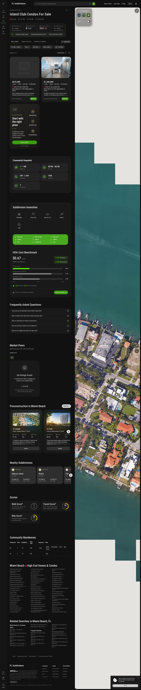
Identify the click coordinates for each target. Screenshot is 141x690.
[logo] (19, 4)
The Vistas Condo (56, 602)
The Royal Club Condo (57, 593)
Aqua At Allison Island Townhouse (15, 571)
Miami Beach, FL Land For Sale (17, 645)
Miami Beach (13, 10)
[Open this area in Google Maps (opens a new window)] (78, 688)
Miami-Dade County (22, 656)
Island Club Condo (14, 606)
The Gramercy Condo (57, 578)
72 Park (49, 429)
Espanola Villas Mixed (15, 600)
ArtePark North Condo (15, 574)
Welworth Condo (56, 610)
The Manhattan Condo (57, 582)
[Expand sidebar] (3, 3)
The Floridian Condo (57, 576)
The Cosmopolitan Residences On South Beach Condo (39, 611)
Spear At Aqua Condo (36, 592)
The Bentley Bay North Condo (38, 604)
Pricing (123, 3)
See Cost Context (59, 292)
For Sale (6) (69, 479)
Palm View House (35, 583)
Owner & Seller (108, 3)
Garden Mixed (13, 604)
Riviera (41, 474)
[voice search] (90, 4)
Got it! (125, 685)
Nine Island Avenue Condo (37, 575)
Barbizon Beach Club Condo (17, 578)
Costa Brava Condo (15, 590)
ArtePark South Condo (15, 576)
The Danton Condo (57, 572)
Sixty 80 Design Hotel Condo (38, 590)
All (12, 357)
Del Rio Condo (14, 594)
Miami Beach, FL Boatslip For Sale (39, 625)
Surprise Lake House (36, 600)
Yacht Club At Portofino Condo (59, 612)
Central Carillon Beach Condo (17, 586)
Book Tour (33, 98)
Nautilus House (35, 573)
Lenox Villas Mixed (14, 612)
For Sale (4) (42, 479)
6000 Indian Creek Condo (16, 569)
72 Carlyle (16, 429)
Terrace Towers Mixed (36, 602)
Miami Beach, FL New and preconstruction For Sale (59, 632)
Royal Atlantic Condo (36, 589)
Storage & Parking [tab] (40, 41)
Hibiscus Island (17, 474)
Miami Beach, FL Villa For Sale (38, 626)
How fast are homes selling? (55, 34)
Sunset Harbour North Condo (38, 596)
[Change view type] (69, 52)
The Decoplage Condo (58, 574)
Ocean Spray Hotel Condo (37, 581)
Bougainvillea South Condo (17, 584)
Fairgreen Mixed (14, 602)
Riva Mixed (34, 585)
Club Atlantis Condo (15, 588)
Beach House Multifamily (16, 580)
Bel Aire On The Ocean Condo (17, 582)
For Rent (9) (26, 479)
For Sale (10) (15, 479)
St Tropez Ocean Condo (37, 594)
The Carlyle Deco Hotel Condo (38, 606)
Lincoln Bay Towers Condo (37, 569)
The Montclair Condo (57, 584)
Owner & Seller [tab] (26, 41)
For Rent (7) (53, 479)
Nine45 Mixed (34, 577)
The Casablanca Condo (37, 608)
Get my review (24, 142)
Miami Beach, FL (33, 656)
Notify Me (25, 386)
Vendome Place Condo (58, 608)
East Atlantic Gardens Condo (17, 596)
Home (14, 656)
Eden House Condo (15, 598)
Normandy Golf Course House (38, 579)
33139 (18, 10)
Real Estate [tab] (14, 41)
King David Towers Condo (16, 608)
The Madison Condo (57, 580)
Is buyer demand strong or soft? (38, 34)
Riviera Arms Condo (36, 587)
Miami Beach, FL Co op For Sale (18, 643)
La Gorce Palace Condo (16, 610)
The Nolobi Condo (56, 586)
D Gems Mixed (13, 592)
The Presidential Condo (58, 591)
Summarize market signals (22, 34)
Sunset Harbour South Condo (38, 598)
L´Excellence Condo (36, 571)
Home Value (117, 3)
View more (13, 681)
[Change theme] (136, 4)
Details (26, 448)
